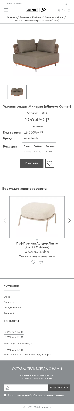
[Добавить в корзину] (41, 262)
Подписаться (59, 387)
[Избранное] (33, 262)
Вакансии (9, 313)
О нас (7, 297)
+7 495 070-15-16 (14, 350)
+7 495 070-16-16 (14, 337)
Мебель (36, 17)
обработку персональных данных (46, 395)
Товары (24, 17)
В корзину (31, 163)
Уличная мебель (54, 17)
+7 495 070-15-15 (14, 332)
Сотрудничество (12, 308)
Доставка (9, 302)
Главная (12, 17)
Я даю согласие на (36, 395)
